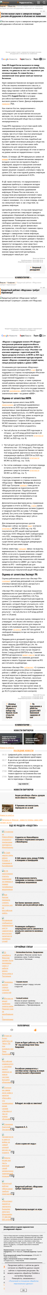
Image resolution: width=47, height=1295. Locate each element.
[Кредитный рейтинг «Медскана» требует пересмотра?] (7, 1187)
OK (23, 1290)
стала (33, 506)
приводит (6, 104)
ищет (30, 526)
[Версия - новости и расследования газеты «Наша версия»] (7, 3)
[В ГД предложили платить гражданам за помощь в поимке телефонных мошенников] (7, 880)
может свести (28, 655)
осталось (17, 629)
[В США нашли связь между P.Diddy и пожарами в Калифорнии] (7, 859)
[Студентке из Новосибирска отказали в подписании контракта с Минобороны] (7, 839)
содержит (6, 581)
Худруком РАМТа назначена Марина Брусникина (32, 740)
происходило (7, 405)
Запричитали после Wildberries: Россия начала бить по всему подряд (10, 739)
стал (33, 370)
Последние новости (23, 750)
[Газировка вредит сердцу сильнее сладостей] (7, 987)
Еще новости (23, 784)
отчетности (38, 436)
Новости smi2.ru (7, 748)
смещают (23, 549)
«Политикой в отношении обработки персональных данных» (23, 1282)
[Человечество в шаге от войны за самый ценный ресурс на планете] (7, 1143)
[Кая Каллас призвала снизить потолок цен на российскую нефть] (7, 903)
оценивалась (15, 391)
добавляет (28, 667)
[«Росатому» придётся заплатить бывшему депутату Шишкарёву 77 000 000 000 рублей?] (7, 1209)
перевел (23, 485)
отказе (5, 159)
